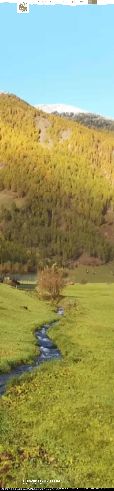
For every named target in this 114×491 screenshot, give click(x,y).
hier (103, 488)
